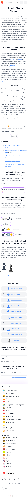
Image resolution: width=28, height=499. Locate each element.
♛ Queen (12, 59)
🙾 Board (12, 65)
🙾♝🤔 (6, 229)
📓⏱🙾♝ (7, 218)
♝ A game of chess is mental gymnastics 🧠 (13, 190)
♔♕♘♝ (6, 224)
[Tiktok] (12, 483)
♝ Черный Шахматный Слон (19, 377)
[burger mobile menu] (25, 2)
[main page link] (2, 2)
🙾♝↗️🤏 (7, 234)
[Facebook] (3, 483)
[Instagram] (19, 483)
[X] (6, 483)
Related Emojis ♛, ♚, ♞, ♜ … (12, 161)
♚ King (20, 59)
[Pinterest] (9, 483)
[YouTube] (15, 483)
